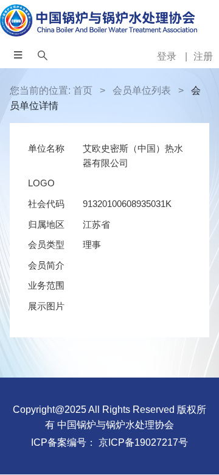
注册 (203, 56)
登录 (168, 56)
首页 (82, 90)
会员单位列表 (142, 90)
